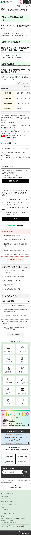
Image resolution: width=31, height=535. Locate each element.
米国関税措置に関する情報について (15, 250)
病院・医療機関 (8, 301)
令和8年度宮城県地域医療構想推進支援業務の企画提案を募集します (15, 310)
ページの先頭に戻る (15, 487)
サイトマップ (5, 509)
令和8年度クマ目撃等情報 (12, 235)
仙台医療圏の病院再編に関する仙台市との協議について (15, 322)
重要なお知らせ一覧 (15, 259)
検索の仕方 (27, 475)
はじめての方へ (5, 507)
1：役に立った (8, 202)
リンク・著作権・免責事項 (8, 493)
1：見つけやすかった (10, 212)
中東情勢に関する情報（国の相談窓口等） (15, 245)
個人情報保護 (5, 496)
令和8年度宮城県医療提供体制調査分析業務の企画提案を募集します (15, 328)
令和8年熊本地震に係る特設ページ (14, 240)
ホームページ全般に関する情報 (9, 504)
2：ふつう (19, 202)
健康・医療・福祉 (12, 480)
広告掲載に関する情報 (7, 501)
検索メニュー (29, 2)
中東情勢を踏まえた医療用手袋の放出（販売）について (14, 316)
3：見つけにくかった (10, 214)
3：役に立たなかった (10, 204)
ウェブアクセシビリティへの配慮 (10, 499)
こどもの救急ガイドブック (12, 281)
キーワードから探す (8, 468)
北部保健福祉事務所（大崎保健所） (15, 276)
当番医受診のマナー (10, 285)
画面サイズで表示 (25, 83)
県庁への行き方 (6, 526)
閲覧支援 (25, 2)
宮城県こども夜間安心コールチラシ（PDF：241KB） (17, 137)
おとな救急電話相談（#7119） (13, 289)
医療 (19, 480)
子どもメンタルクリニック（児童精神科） (14, 305)
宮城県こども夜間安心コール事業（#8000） (14, 271)
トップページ (4, 480)
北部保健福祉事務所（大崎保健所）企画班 (15, 171)
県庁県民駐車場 (21, 526)
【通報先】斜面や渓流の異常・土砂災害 (16, 254)
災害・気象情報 (20, 2)
